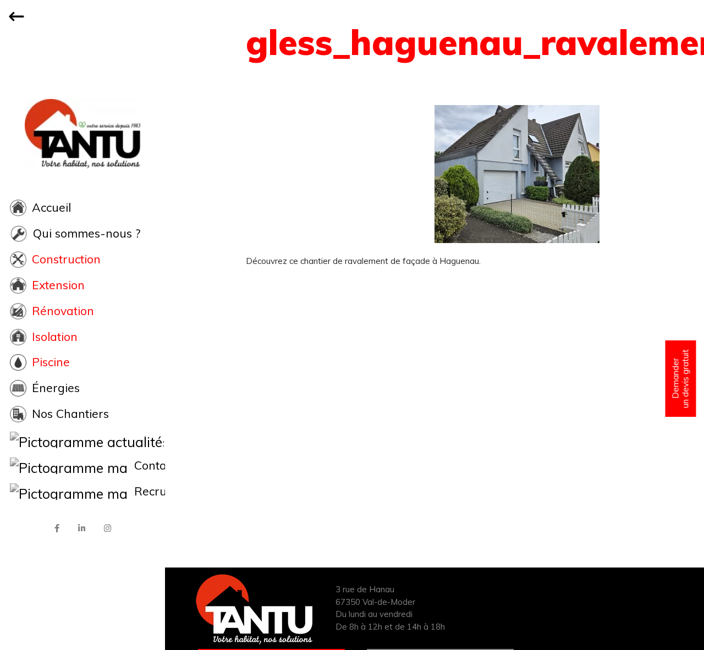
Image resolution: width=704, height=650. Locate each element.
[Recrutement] (82, 491)
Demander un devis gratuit (680, 378)
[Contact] (82, 466)
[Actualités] (82, 440)
